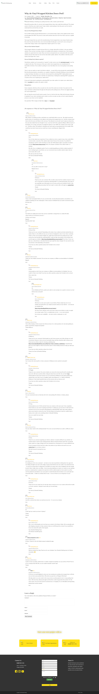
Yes (52, 677)
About (40, 3)
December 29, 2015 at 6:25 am (37, 162)
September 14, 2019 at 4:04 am (30, 559)
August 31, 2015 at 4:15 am (33, 228)
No (54, 677)
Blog (50, 3)
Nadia (32, 570)
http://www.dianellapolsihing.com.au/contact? (52, 239)
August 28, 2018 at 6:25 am (33, 548)
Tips (51, 16)
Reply (26, 130)
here (46, 100)
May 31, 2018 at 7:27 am (33, 522)
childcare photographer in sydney (33, 537)
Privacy (79, 692)
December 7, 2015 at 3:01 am (34, 368)
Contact (57, 3)
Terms (81, 692)
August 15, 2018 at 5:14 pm (30, 539)
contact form (71, 185)
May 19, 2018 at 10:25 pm (36, 286)
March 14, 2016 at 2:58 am (33, 402)
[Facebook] (16, 671)
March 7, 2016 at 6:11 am (29, 393)
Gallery (45, 3)
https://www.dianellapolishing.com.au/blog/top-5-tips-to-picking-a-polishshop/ (47, 343)
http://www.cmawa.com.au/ (39, 144)
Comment (27, 597)
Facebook (52, 100)
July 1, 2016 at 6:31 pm (29, 461)
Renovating (47, 16)
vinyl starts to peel (65, 62)
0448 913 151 (86, 3)
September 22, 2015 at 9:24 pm (30, 322)
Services (34, 3)
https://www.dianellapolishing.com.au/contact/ (45, 308)
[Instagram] (19, 671)
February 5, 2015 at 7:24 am (30, 115)
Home (30, 3)
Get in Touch (94, 3)
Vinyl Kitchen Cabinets (39, 19)
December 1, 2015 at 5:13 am (30, 359)
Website (26, 613)
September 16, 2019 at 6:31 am (34, 572)
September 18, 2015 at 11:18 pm (31, 256)
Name (26, 607)
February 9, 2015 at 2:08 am (33, 135)
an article (30, 82)
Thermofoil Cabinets (28, 19)
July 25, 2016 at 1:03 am (33, 480)
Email (26, 610)
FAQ (53, 3)
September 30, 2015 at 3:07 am (34, 334)
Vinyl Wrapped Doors (47, 19)
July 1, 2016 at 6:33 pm (29, 498)
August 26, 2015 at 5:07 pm (30, 210)
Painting (42, 16)
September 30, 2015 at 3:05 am (34, 267)
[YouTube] (23, 671)
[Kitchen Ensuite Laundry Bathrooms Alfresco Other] (49, 669)
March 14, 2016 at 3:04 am (33, 436)
